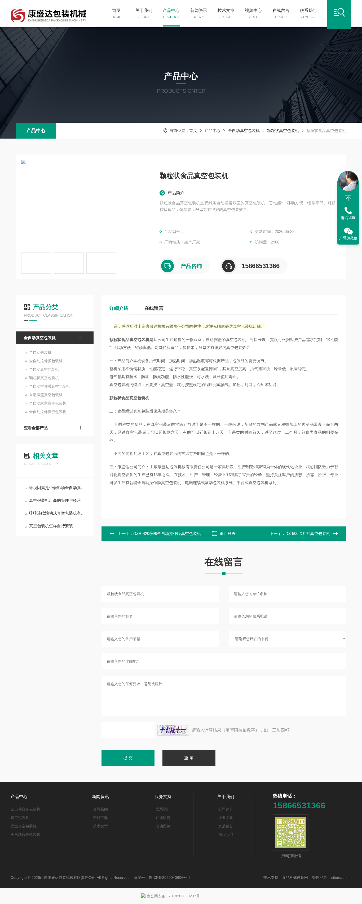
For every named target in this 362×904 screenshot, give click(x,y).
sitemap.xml (341, 877)
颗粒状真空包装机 (283, 130)
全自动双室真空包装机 (47, 403)
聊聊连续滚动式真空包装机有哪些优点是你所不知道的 (57, 513)
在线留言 (280, 13)
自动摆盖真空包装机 (46, 395)
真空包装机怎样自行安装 (51, 526)
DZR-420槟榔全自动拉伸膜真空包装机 (167, 533)
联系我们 (308, 13)
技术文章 (226, 13)
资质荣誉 (225, 826)
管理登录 (319, 877)
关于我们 (143, 13)
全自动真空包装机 (244, 130)
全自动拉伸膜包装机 (46, 361)
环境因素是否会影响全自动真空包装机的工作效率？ (57, 487)
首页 (116, 13)
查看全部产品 (36, 428)
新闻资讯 (198, 13)
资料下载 (100, 818)
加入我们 (225, 834)
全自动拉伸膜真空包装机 (49, 386)
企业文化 (225, 818)
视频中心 (253, 13)
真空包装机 (20, 818)
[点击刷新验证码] (173, 730)
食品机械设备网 (295, 877)
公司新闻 (100, 809)
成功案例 (163, 826)
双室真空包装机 (24, 826)
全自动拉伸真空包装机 (47, 412)
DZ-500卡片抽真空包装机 (307, 533)
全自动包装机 (40, 352)
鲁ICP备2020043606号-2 (170, 877)
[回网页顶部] (348, 198)
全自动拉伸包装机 (25, 834)
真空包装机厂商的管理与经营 (55, 500)
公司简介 (225, 809)
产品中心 (171, 13)
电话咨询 (348, 218)
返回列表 (228, 533)
